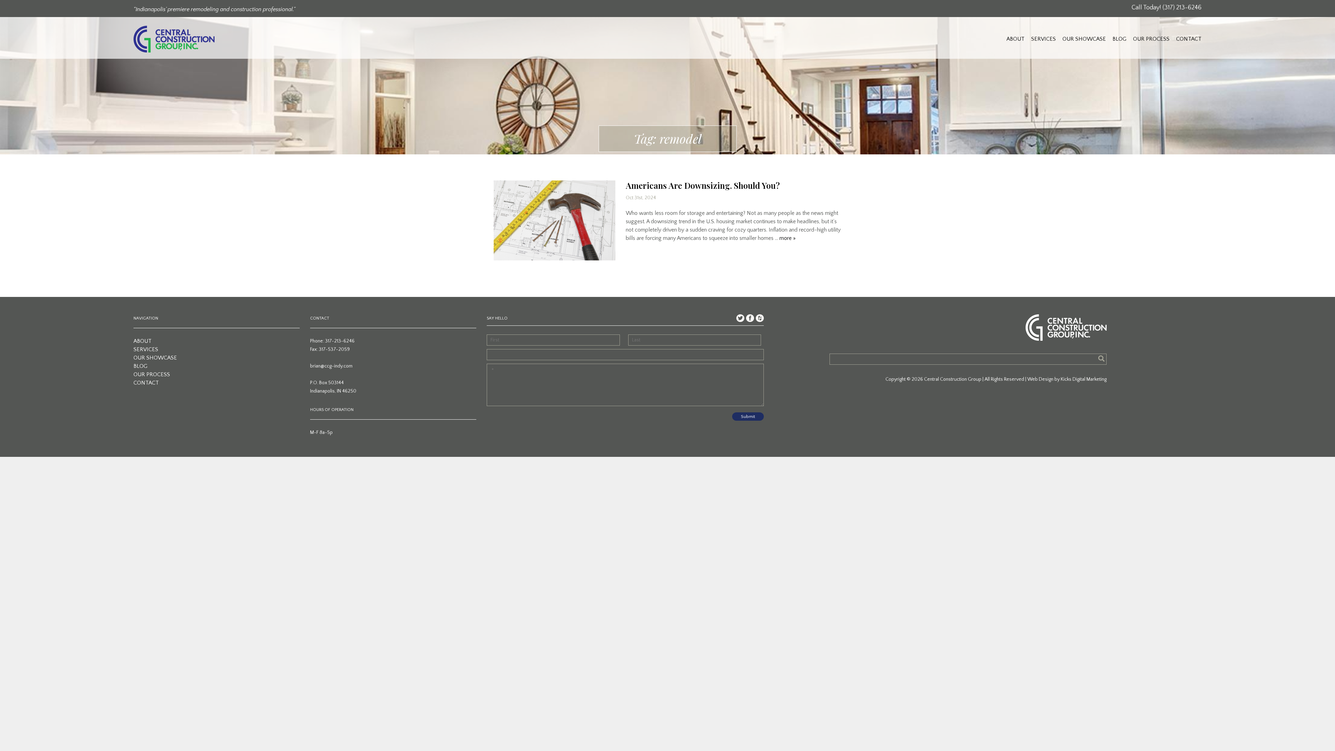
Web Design (1040, 379)
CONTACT (1189, 39)
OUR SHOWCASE (1084, 39)
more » (787, 238)
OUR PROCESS (1151, 39)
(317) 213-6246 (1182, 7)
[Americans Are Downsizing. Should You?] (554, 220)
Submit (748, 416)
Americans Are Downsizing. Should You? (703, 185)
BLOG (1119, 39)
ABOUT (1015, 39)
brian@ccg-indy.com (331, 366)
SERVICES (1043, 39)
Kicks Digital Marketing (1084, 379)
